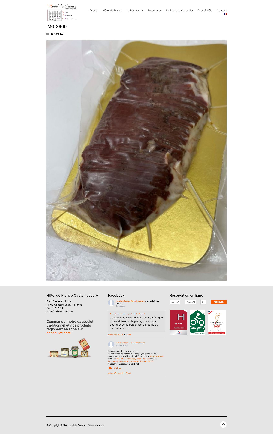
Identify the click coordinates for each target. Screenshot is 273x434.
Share (128, 334)
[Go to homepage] (62, 12)
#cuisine (154, 356)
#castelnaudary (129, 359)
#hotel (161, 356)
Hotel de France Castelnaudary (130, 301)
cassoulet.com (58, 333)
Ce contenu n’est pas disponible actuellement (127, 314)
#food (119, 359)
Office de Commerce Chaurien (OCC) (136, 361)
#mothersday (114, 361)
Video (117, 368)
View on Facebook (115, 334)
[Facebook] (223, 424)
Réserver (219, 302)
